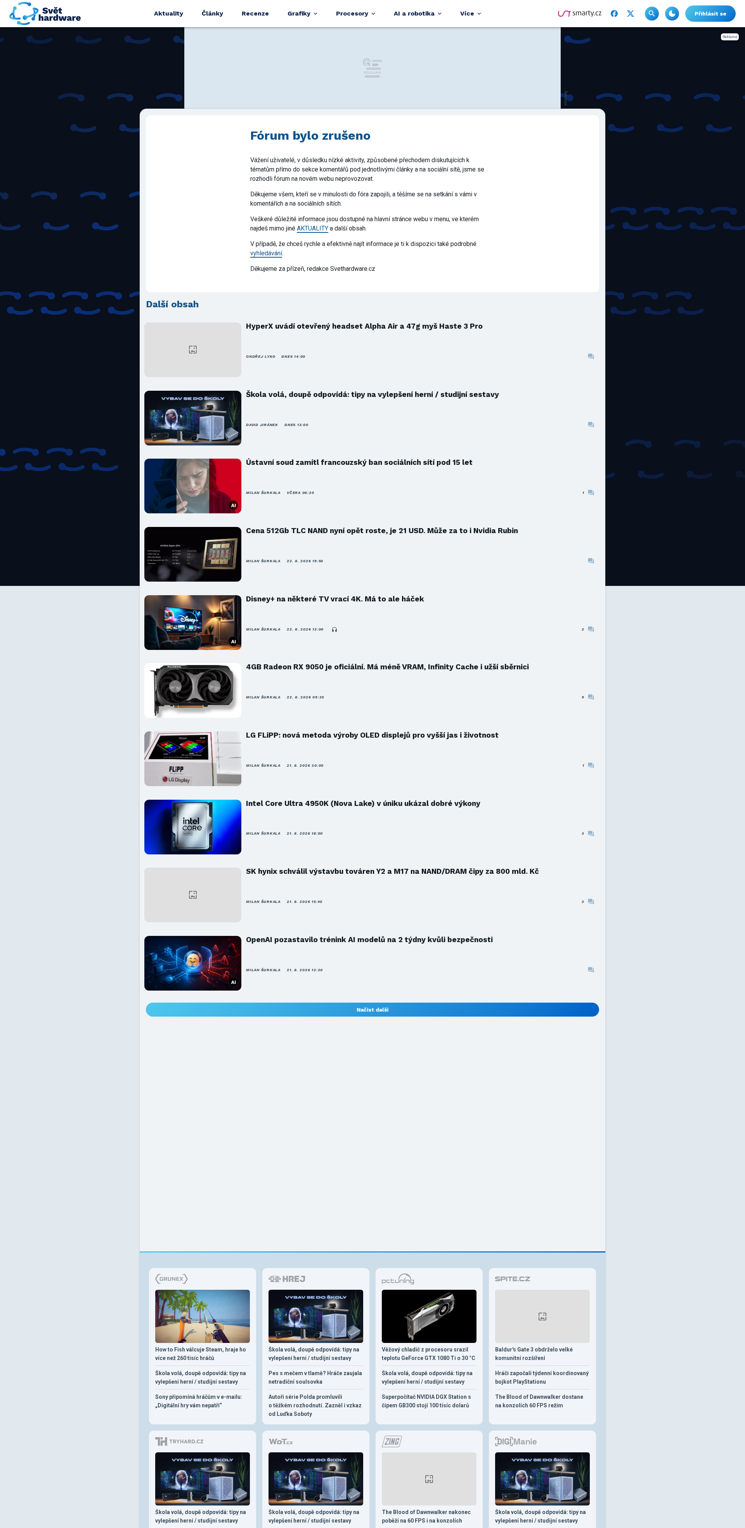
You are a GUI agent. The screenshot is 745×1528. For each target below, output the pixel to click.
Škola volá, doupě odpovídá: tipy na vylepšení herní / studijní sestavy (372, 394)
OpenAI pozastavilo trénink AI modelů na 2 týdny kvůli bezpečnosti (369, 939)
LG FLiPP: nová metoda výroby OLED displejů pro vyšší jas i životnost (372, 735)
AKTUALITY (312, 228)
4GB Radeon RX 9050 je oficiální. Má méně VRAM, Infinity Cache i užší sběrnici (387, 666)
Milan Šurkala (263, 492)
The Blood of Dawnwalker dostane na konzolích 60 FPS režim (539, 1401)
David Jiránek (262, 425)
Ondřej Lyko (260, 356)
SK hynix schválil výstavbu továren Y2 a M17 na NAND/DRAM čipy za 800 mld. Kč (392, 871)
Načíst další (372, 1010)
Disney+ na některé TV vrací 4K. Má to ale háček (335, 598)
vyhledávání (266, 253)
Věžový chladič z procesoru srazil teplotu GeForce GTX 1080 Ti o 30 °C (428, 1353)
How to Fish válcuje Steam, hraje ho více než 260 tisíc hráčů (200, 1353)
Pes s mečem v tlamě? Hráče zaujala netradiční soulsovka (315, 1377)
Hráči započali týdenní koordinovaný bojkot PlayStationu (542, 1377)
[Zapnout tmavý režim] (672, 14)
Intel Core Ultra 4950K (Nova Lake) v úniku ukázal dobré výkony (363, 803)
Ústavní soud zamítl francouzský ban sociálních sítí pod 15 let (359, 462)
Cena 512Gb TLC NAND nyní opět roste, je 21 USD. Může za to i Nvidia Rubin (382, 530)
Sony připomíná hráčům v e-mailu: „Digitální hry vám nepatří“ (198, 1401)
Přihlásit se (710, 13)
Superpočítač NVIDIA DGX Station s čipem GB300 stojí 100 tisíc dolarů (426, 1401)
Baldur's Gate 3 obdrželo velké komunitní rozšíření (534, 1353)
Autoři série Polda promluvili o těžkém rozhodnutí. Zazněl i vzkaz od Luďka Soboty (315, 1405)
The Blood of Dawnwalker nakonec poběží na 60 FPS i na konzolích (426, 1516)
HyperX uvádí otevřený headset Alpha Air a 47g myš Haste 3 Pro (364, 326)
